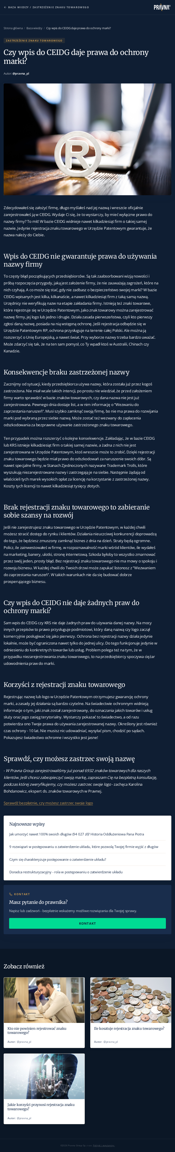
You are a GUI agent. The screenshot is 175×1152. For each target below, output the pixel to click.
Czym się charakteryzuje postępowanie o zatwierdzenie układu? (57, 859)
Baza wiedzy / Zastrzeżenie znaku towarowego (48, 7)
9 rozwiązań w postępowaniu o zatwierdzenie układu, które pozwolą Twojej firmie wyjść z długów (83, 846)
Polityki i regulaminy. (104, 1145)
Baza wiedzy (34, 28)
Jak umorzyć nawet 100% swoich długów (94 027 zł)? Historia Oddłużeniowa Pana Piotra (76, 834)
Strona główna (13, 28)
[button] (48, 803)
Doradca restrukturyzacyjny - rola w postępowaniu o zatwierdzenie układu (66, 872)
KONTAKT (87, 923)
